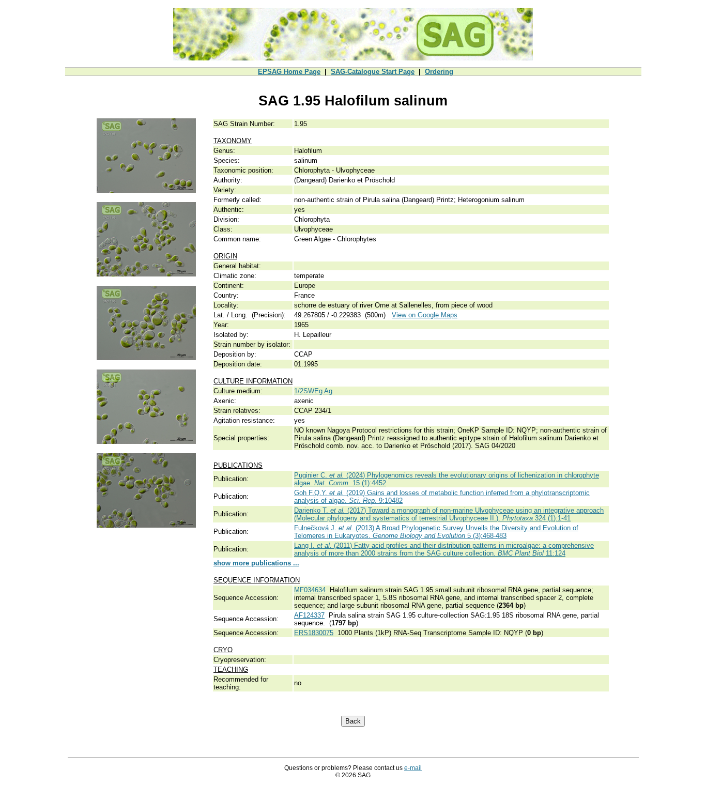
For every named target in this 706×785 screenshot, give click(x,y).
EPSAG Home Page (289, 71)
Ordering (439, 71)
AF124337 (309, 615)
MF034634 (310, 590)
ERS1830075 (313, 633)
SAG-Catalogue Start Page (373, 71)
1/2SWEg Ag (313, 391)
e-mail (413, 768)
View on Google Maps (424, 315)
